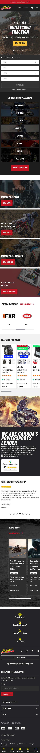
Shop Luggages (8, 262)
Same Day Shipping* (20, 625)
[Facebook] (21, 651)
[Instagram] (27, 651)
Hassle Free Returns (20, 633)
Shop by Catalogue (9, 292)
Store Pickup (20, 641)
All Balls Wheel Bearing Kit (22, 371)
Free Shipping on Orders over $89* (20, 2)
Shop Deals (7, 233)
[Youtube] (37, 651)
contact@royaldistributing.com (21, 664)
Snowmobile (20, 128)
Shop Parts (7, 203)
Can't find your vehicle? (19, 89)
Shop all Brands (25, 304)
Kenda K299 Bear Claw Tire (7, 371)
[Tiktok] (32, 651)
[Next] (13, 361)
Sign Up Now (7, 694)
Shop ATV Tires (20, 43)
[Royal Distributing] (6, 8)
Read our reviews (10, 470)
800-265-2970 (21, 657)
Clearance (20, 159)
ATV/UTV (20, 120)
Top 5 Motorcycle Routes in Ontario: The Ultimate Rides (17, 565)
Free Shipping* (20, 617)
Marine (20, 143)
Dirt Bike (19, 113)
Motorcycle (20, 105)
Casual (20, 151)
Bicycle (20, 136)
